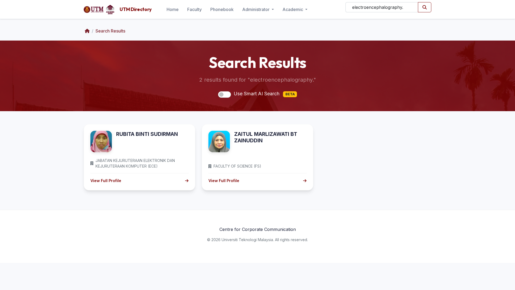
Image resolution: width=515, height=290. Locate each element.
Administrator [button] (256, 9)
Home (173, 9)
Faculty (194, 9)
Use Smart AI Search (264, 93)
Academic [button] (293, 9)
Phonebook (222, 9)
